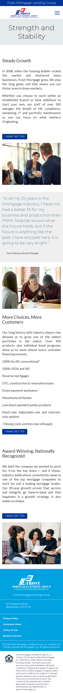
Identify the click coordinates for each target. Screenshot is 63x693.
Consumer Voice (12, 624)
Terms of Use (10, 630)
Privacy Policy (10, 618)
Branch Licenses (12, 636)
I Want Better (14, 136)
